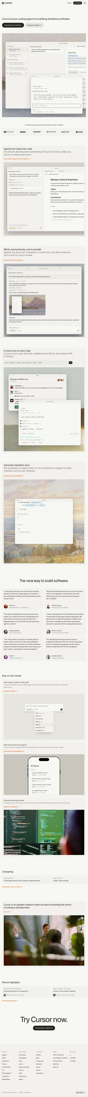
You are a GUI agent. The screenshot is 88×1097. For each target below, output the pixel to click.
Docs (20, 1061)
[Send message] (40, 228)
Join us (7, 912)
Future (38, 1070)
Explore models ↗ (10, 691)
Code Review (6, 1067)
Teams (4, 1058)
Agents (4, 1055)
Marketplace (6, 1079)
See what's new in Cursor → (12, 887)
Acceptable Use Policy (60, 1058)
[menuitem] (44, 713)
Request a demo (34, 25)
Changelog (22, 1058)
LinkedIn (73, 1058)
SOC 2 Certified (25, 1092)
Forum (22, 1070)
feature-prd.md (49, 171)
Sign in (69, 3)
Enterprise (5, 1061)
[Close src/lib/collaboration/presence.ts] (67, 170)
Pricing (4, 1064)
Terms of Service (58, 1055)
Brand (38, 1067)
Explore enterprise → (11, 807)
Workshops (23, 1076)
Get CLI (79, 76)
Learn (21, 1064)
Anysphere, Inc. (12, 1092)
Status (21, 1079)
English (81, 1092)
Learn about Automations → (14, 476)
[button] (27, 305)
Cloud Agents (6, 1073)
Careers (38, 1055)
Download (77, 3)
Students (39, 1064)
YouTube (73, 1061)
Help (21, 1073)
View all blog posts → (10, 1001)
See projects (73, 72)
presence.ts (61, 171)
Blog (37, 1058)
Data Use (56, 1064)
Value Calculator (24, 1067)
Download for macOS (13, 25)
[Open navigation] (84, 3)
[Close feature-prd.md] (55, 170)
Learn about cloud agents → (14, 260)
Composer (5, 1076)
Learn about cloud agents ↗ (14, 751)
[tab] (50, 171)
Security (55, 1067)
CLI (3, 1070)
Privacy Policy (57, 1061)
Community (40, 1061)
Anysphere (40, 1073)
